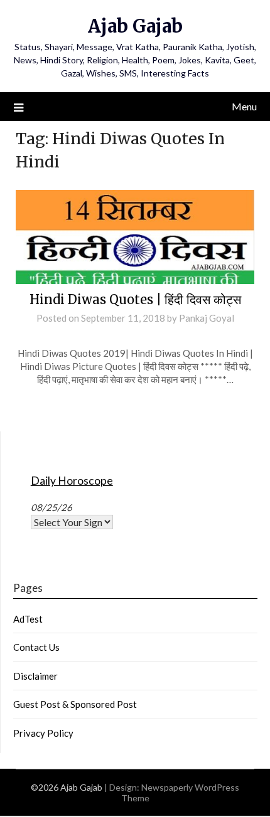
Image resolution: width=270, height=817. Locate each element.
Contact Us (36, 647)
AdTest (28, 619)
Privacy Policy (43, 733)
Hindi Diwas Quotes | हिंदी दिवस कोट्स (135, 299)
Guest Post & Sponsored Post (75, 704)
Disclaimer (35, 676)
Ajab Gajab (135, 26)
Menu (244, 106)
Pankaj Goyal (206, 318)
